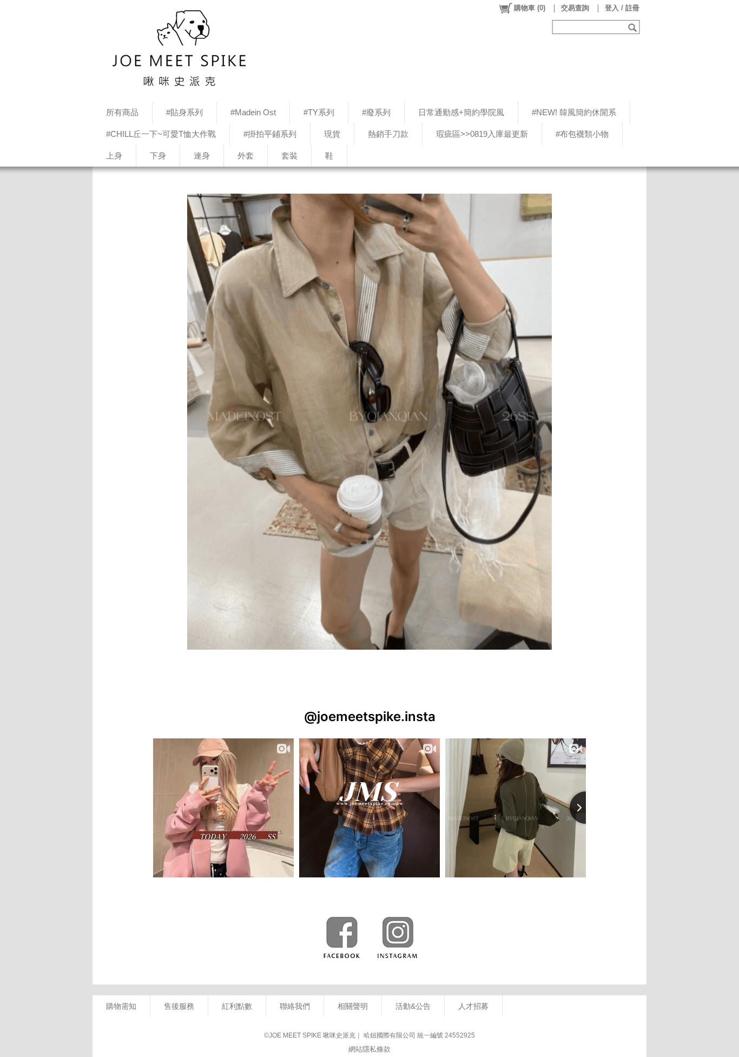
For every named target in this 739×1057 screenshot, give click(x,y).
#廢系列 (376, 112)
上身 (114, 155)
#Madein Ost (253, 112)
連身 (202, 155)
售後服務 (179, 1006)
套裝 (289, 155)
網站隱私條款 (369, 1049)
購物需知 (121, 1006)
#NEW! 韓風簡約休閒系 (574, 112)
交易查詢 (575, 8)
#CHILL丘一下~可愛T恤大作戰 (161, 133)
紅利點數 (237, 1006)
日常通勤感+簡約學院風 (461, 112)
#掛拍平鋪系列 (269, 133)
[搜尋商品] (633, 27)
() (529, 8)
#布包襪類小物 (582, 133)
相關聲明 (353, 1006)
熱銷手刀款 (388, 133)
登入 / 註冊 (622, 8)
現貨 (332, 133)
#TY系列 (318, 112)
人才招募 (473, 1006)
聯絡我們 (295, 1006)
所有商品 (122, 112)
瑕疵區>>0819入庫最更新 (482, 133)
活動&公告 (413, 1006)
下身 (158, 155)
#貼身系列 (184, 112)
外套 (245, 155)
